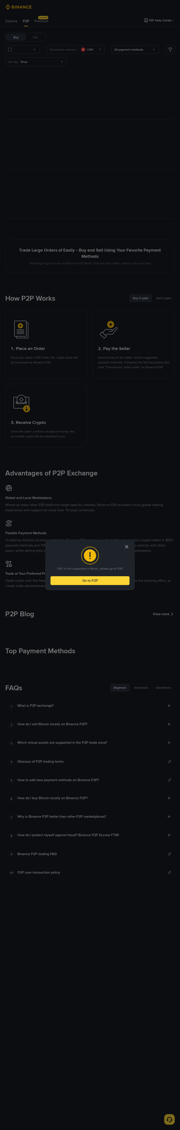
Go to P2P (90, 580)
